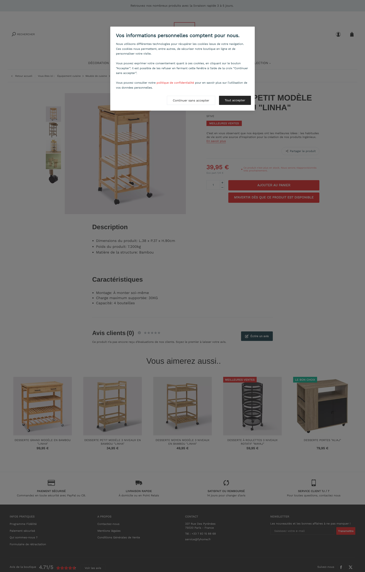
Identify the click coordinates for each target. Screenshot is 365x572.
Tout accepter (235, 100)
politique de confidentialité (175, 82)
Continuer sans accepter (191, 100)
